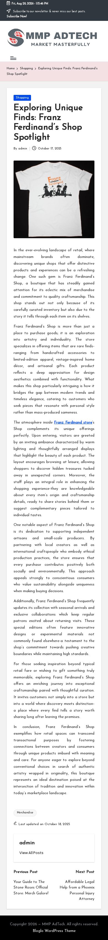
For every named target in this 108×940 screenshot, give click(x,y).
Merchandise (25, 812)
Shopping (22, 97)
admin (27, 843)
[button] (31, 852)
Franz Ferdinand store (73, 422)
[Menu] (13, 58)
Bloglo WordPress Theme (54, 931)
